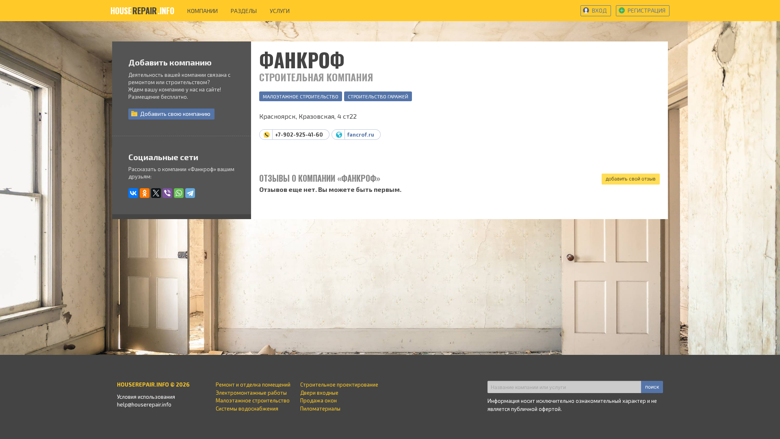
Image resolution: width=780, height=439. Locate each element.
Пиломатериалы (320, 408)
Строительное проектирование (339, 384)
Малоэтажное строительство (300, 96)
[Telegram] (190, 193)
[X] (156, 193)
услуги (280, 10)
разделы (244, 10)
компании (202, 10)
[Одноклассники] (145, 193)
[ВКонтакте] (133, 193)
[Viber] (167, 193)
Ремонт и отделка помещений (253, 384)
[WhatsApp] (179, 193)
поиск (652, 387)
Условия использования (146, 396)
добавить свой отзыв (631, 179)
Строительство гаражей (378, 96)
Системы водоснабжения (247, 408)
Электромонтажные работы (251, 392)
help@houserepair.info (144, 404)
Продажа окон (318, 400)
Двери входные (319, 392)
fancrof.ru (360, 134)
